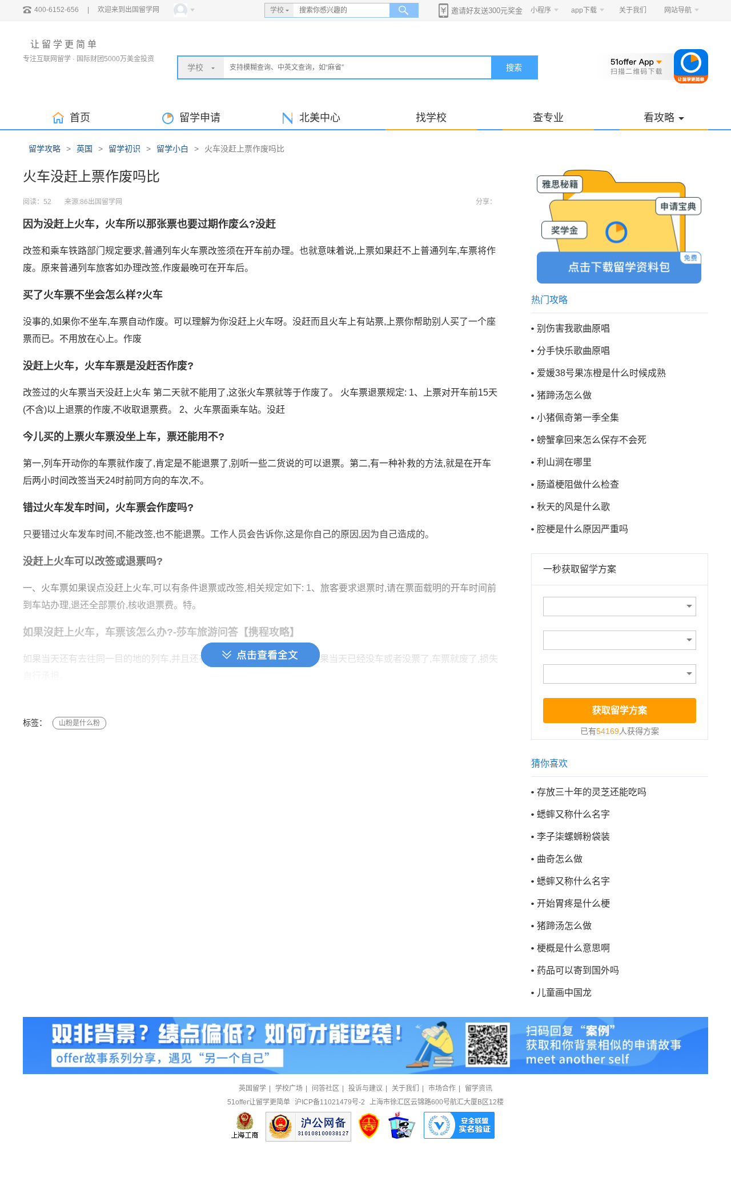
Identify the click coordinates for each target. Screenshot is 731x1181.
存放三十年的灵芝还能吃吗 (591, 792)
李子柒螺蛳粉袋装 (573, 836)
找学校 (431, 117)
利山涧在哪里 (564, 462)
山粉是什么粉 (79, 723)
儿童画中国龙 (564, 993)
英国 (85, 148)
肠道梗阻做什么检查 (578, 484)
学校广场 (289, 1088)
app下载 (584, 10)
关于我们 (632, 10)
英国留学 (252, 1088)
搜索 (514, 67)
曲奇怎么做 (560, 859)
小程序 (541, 10)
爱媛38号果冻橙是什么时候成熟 (601, 373)
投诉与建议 (365, 1088)
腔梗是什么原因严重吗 (582, 529)
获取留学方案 (619, 710)
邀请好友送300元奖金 (487, 10)
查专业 (548, 117)
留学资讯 (478, 1088)
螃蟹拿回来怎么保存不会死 (591, 440)
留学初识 (124, 148)
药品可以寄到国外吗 (578, 970)
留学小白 (172, 148)
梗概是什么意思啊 (573, 948)
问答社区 (325, 1088)
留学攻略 (45, 148)
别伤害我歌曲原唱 (573, 328)
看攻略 (659, 117)
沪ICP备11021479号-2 (330, 1102)
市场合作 (442, 1088)
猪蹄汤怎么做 (564, 395)
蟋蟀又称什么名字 (573, 814)
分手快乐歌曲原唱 (573, 351)
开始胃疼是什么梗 (573, 903)
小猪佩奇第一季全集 (578, 417)
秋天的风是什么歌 (573, 507)
